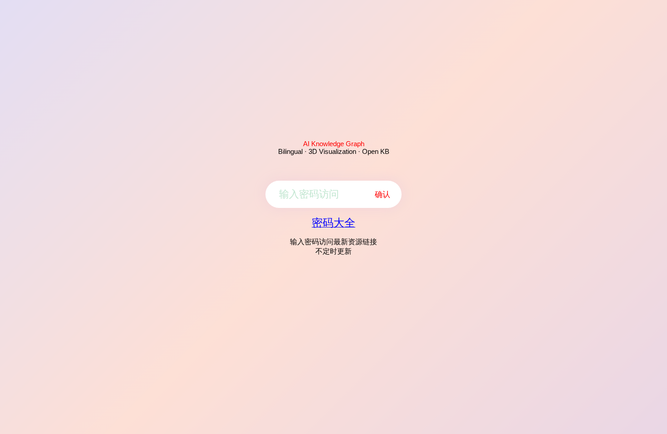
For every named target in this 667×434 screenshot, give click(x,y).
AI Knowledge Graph (333, 144)
